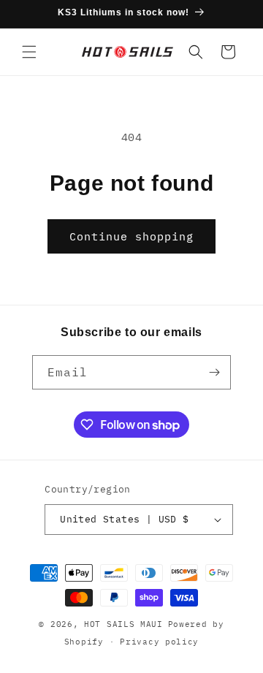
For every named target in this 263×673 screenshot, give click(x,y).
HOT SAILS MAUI (123, 624)
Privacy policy (159, 641)
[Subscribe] (214, 372)
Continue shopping (131, 236)
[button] (29, 52)
